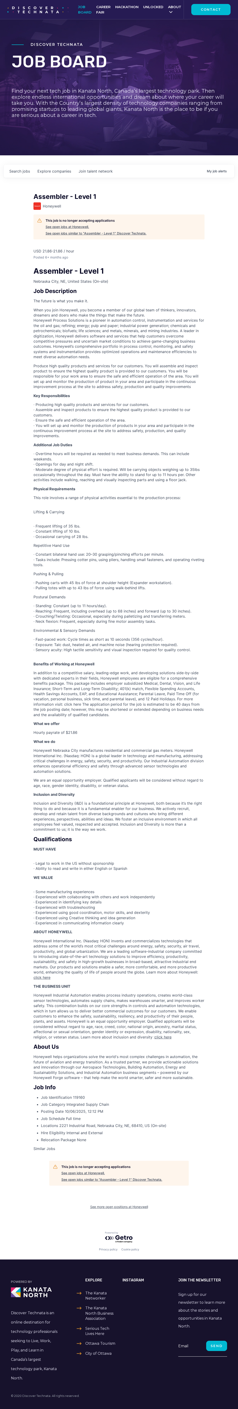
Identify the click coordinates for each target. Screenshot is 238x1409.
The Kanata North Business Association (99, 1313)
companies (54, 171)
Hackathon (127, 7)
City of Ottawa (98, 1353)
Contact (211, 9)
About (174, 7)
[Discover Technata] (37, 9)
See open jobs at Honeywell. (67, 227)
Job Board (85, 9)
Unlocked (153, 7)
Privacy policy (108, 1249)
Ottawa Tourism (100, 1343)
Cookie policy (130, 1249)
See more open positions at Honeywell (119, 1207)
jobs (19, 171)
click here (41, 977)
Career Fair (103, 9)
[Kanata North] (35, 1292)
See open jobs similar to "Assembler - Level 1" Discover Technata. (96, 233)
